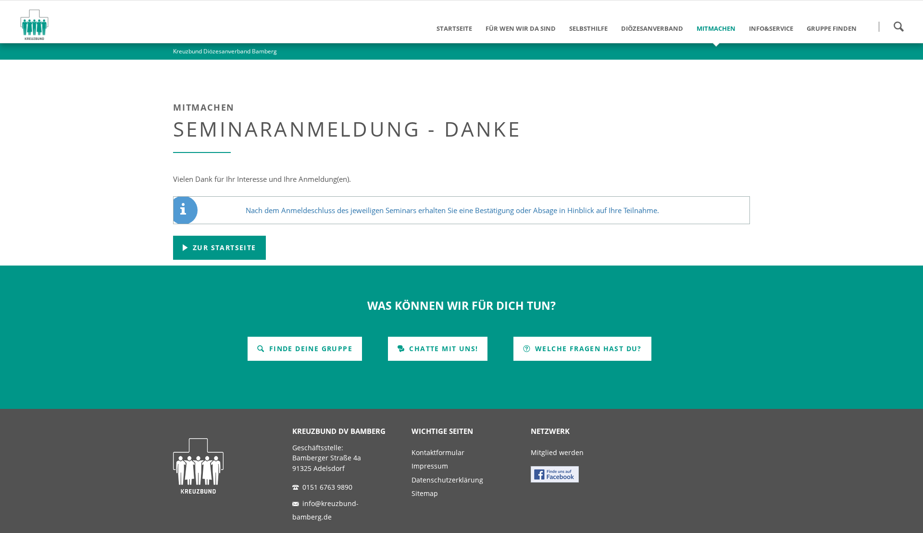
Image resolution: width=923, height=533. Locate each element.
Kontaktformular (438, 452)
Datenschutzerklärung (447, 480)
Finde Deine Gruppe (309, 348)
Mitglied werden (557, 452)
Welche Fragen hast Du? (587, 348)
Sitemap (425, 493)
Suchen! (898, 26)
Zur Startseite (223, 247)
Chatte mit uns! (442, 348)
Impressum (430, 466)
